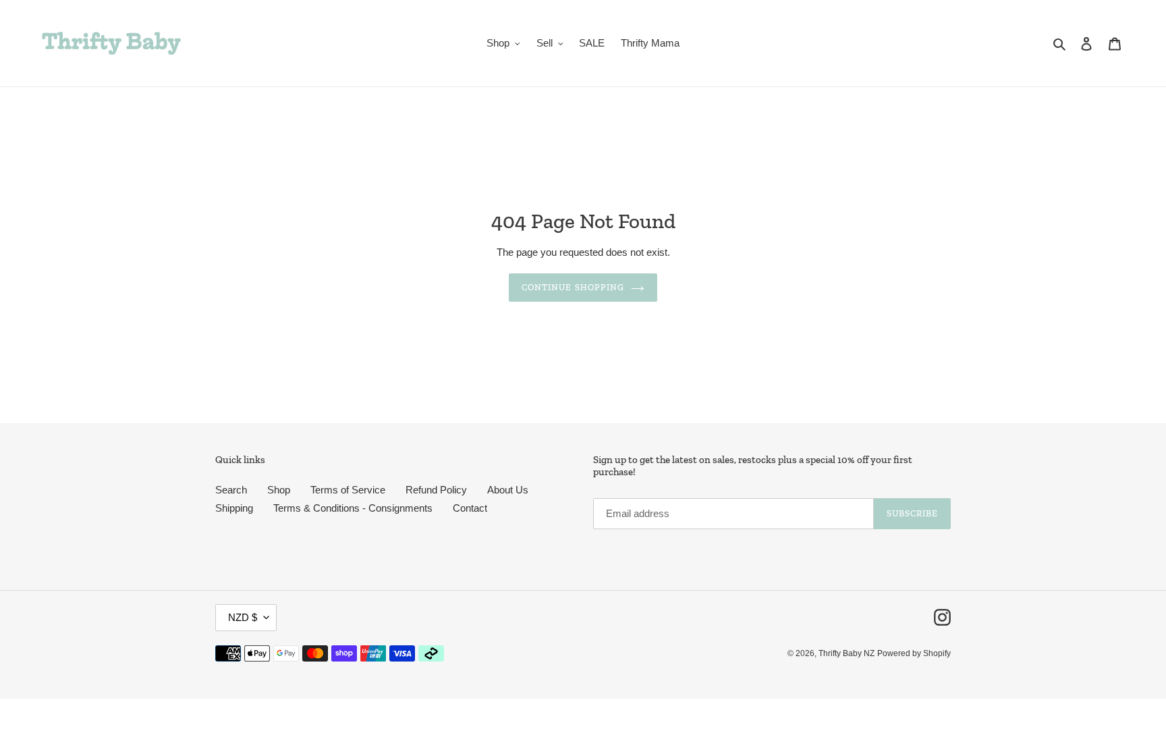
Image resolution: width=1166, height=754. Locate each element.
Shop (278, 489)
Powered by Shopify (914, 653)
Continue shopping (573, 287)
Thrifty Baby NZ (846, 653)
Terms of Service (347, 489)
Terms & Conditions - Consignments (353, 508)
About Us (507, 489)
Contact (470, 508)
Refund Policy (436, 489)
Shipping (234, 508)
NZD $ (242, 617)
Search (231, 489)
